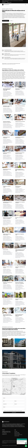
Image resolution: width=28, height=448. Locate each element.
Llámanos (11, 20)
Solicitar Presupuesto (5, 20)
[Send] (25, 443)
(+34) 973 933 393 (4, 433)
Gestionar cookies (9, 2)
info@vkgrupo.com (4, 434)
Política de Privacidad (11, 410)
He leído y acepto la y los (13, 410)
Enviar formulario (14, 412)
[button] (14, 386)
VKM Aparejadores (6, 4)
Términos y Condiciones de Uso (18, 410)
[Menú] (25, 4)
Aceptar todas (3, 2)
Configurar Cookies (16, 435)
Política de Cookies (16, 432)
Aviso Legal (15, 431)
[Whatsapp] (26, 446)
